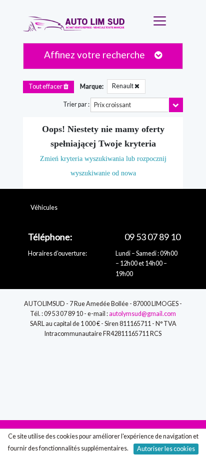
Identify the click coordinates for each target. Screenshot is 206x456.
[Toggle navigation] (161, 21)
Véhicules (44, 207)
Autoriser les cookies (166, 449)
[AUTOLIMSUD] (79, 21)
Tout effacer (46, 86)
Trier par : (76, 104)
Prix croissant (112, 105)
